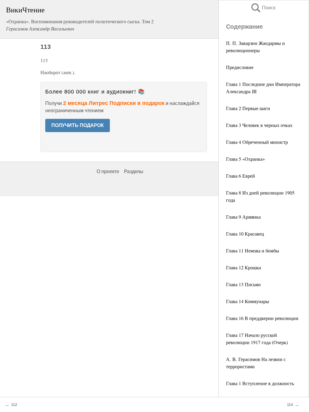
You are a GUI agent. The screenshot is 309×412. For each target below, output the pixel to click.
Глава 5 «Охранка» (245, 159)
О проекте (108, 171)
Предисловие (239, 67)
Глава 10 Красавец (245, 233)
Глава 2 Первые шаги (248, 108)
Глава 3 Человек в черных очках (259, 125)
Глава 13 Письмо (243, 284)
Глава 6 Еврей (240, 176)
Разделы (133, 171)
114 (290, 405)
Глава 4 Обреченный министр (257, 142)
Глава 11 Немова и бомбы (252, 250)
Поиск (263, 7)
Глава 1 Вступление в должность (260, 383)
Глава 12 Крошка (243, 267)
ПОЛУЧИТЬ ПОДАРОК (77, 125)
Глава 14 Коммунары (247, 301)
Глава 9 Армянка (243, 217)
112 (14, 405)
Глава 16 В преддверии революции (262, 318)
